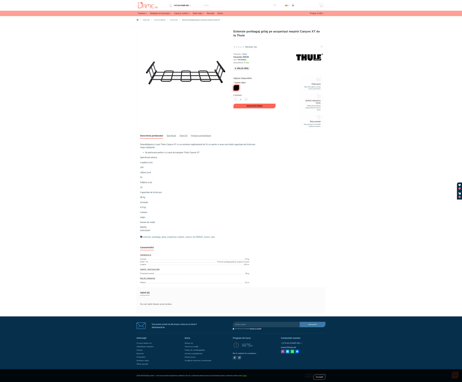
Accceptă (319, 377)
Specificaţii (171, 136)
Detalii (245, 375)
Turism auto (174, 20)
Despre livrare (190, 357)
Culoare (239, 82)
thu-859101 (198, 237)
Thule (244, 54)
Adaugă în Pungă (255, 106)
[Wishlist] (321, 46)
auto (213, 237)
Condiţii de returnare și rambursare (198, 360)
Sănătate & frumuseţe (159, 13)
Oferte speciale (142, 364)
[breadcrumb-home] (137, 20)
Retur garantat (315, 121)
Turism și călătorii (159, 20)
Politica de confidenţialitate (195, 350)
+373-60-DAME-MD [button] (290, 343)
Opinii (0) (183, 136)
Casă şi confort (181, 13)
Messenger (297, 351)
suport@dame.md (288, 347)
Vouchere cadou (143, 360)
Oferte (220, 13)
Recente (210, 13)
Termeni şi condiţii (255, 329)
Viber (283, 351)
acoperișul (171, 237)
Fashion (141, 13)
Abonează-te (312, 324)
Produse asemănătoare (201, 136)
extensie (147, 237)
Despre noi (189, 343)
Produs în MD (316, 13)
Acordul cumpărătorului (193, 353)
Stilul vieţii (197, 13)
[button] (459, 195)
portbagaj (156, 237)
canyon (188, 237)
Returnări (140, 353)
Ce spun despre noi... (145, 343)
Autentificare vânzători (145, 347)
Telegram (287, 351)
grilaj (164, 237)
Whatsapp (292, 351)
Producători (141, 357)
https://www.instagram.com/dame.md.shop (239, 357)
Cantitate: (237, 95)
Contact (139, 350)
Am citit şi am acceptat (248, 329)
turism (207, 237)
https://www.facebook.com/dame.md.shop (234, 357)
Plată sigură (316, 84)
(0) (255, 47)
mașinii (181, 237)
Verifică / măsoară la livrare (313, 102)
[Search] (274, 5)
